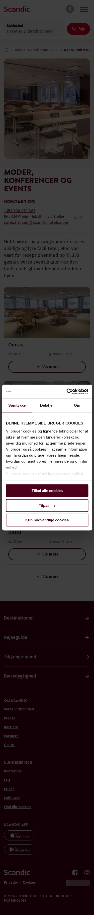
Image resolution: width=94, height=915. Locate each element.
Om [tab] (77, 405)
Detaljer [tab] (47, 405)
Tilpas (44, 505)
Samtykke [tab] (17, 405)
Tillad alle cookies (47, 491)
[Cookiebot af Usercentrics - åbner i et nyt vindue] (67, 391)
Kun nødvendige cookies (47, 520)
